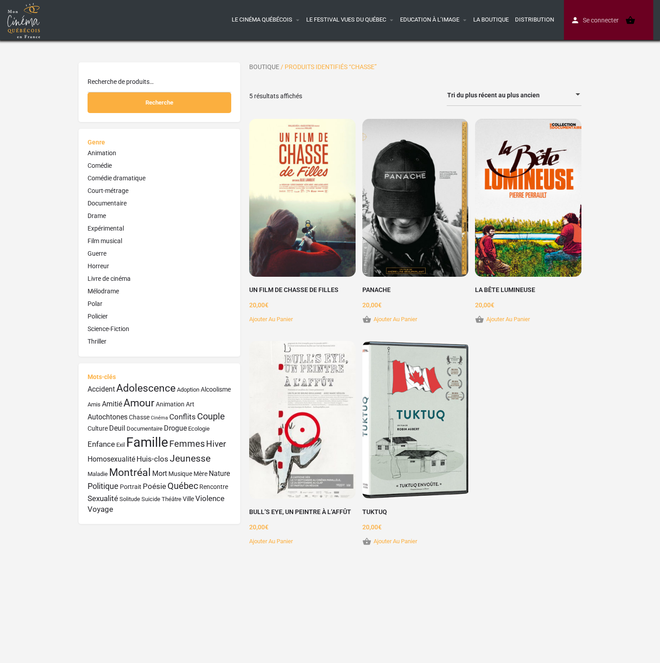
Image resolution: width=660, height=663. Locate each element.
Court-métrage (108, 190)
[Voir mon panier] (630, 20)
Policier (98, 316)
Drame (97, 215)
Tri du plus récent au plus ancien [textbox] (493, 95)
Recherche (159, 102)
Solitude (129, 499)
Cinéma (159, 418)
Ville (188, 499)
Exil (120, 444)
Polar (95, 303)
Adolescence (146, 388)
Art (190, 404)
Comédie (100, 165)
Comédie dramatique (116, 178)
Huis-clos (152, 458)
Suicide (150, 499)
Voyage (100, 509)
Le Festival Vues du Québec (346, 19)
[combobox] (514, 95)
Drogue (175, 428)
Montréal (130, 473)
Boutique (264, 66)
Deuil (117, 428)
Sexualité (103, 498)
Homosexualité (111, 459)
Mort (159, 473)
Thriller (97, 341)
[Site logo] (25, 19)
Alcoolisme (216, 389)
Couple (211, 416)
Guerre (97, 253)
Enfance (101, 444)
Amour (138, 403)
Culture (98, 428)
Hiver (216, 444)
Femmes (187, 444)
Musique (180, 474)
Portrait (130, 487)
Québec (182, 486)
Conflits (182, 416)
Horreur (98, 266)
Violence (209, 498)
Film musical (105, 240)
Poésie (154, 486)
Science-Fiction (108, 328)
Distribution (534, 19)
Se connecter (601, 20)
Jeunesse (190, 458)
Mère (200, 474)
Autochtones (108, 417)
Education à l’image (429, 19)
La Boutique (491, 19)
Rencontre (213, 487)
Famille (147, 442)
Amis (94, 404)
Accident (101, 389)
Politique (103, 486)
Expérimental (106, 228)
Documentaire (107, 203)
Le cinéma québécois (262, 19)
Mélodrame (103, 291)
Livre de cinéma (109, 278)
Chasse (139, 417)
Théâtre (171, 499)
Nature (219, 473)
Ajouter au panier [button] (395, 319)
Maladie (98, 474)
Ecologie (199, 428)
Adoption (188, 389)
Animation (102, 153)
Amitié (112, 404)
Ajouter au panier (271, 319)
